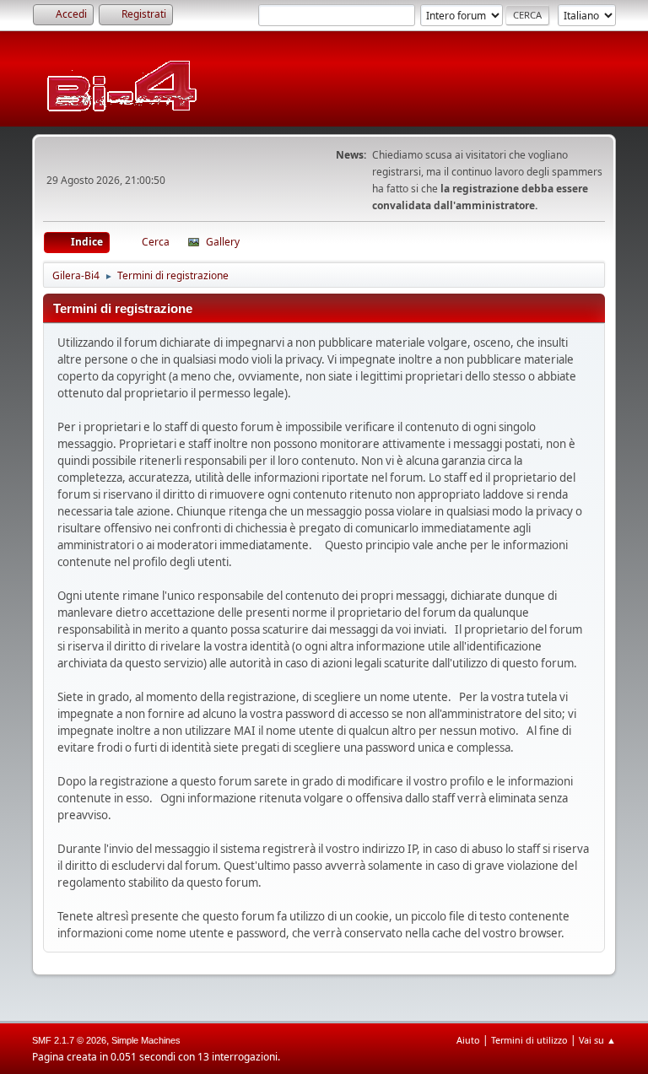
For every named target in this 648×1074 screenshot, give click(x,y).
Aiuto (468, 1040)
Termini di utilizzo (529, 1040)
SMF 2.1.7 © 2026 (69, 1040)
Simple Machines (146, 1040)
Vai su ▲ (597, 1040)
